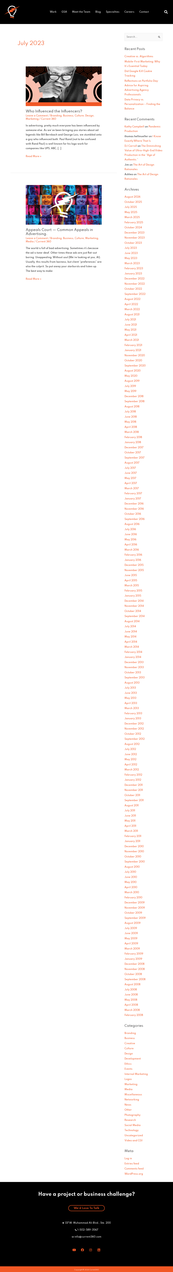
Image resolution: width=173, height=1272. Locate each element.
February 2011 (132, 836)
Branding (56, 116)
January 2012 (132, 780)
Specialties (112, 12)
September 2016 (134, 519)
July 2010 (130, 872)
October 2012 (132, 734)
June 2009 (131, 933)
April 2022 (131, 304)
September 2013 (134, 677)
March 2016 (131, 550)
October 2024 (133, 227)
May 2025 (130, 212)
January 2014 (132, 657)
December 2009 (134, 902)
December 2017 (133, 447)
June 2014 (130, 632)
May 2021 (130, 330)
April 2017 (130, 483)
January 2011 (132, 841)
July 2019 (130, 386)
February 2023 (133, 268)
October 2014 (132, 611)
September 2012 (134, 739)
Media (30, 241)
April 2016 (130, 545)
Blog (98, 12)
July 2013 (130, 688)
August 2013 (131, 683)
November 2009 (134, 908)
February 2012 (133, 775)
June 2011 (130, 816)
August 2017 (131, 463)
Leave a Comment (37, 116)
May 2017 (130, 478)
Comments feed (134, 1169)
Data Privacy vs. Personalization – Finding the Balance (142, 104)
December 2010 (134, 846)
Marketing (32, 119)
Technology (131, 1130)
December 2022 (134, 279)
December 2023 (134, 233)
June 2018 (130, 417)
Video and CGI (133, 1140)
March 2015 (131, 585)
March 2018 (131, 432)
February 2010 (133, 897)
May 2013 (130, 698)
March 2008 (132, 1010)
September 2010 (134, 862)
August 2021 (132, 314)
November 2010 (134, 851)
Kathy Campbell (134, 127)
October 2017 (132, 452)
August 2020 (132, 371)
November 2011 (133, 790)
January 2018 (132, 442)
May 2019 (130, 391)
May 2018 (130, 422)
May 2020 (130, 376)
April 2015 (130, 580)
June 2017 (130, 473)
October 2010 (132, 857)
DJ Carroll (130, 146)
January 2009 (133, 959)
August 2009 (132, 923)
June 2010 (130, 877)
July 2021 (130, 319)
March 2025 (132, 217)
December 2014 (134, 601)
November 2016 (134, 509)
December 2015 (134, 565)
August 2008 (132, 984)
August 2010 (132, 867)
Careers (129, 12)
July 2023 (130, 248)
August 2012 (132, 744)
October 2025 (133, 202)
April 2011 (130, 826)
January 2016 (132, 560)
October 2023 (133, 243)
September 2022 (135, 294)
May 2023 (130, 258)
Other (128, 1110)
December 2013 (133, 662)
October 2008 (133, 974)
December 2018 (133, 396)
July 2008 (130, 990)
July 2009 (130, 928)
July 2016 (130, 529)
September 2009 (135, 918)
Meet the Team (81, 12)
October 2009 (133, 913)
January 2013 (132, 718)
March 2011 (131, 831)
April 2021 (130, 335)
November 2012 (134, 729)
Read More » (33, 156)
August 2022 (132, 299)
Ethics (127, 1064)
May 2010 (130, 882)
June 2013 (130, 693)
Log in (128, 1158)
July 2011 (129, 810)
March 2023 (132, 263)
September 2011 (134, 800)
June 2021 (130, 325)
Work (53, 12)
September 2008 (135, 979)
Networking (131, 1099)
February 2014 (133, 652)
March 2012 (131, 770)
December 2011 (133, 785)
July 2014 (130, 626)
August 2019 (132, 381)
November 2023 (134, 238)
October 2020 (133, 360)
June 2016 (130, 534)
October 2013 (132, 672)
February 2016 (133, 555)
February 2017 (133, 493)
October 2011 (132, 795)
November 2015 (134, 570)
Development (132, 1059)
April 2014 (130, 642)
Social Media (132, 1125)
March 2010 (131, 892)
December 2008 (134, 964)
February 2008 (133, 1015)
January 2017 (132, 499)
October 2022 (133, 289)
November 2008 (134, 969)
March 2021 (131, 340)
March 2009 (132, 949)
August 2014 (132, 621)
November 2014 (134, 606)
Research (130, 1120)
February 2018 (133, 437)
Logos (128, 1079)
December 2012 (134, 724)
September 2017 (134, 458)
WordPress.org (133, 1174)
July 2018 (130, 412)
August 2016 (132, 524)
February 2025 (133, 222)
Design (89, 116)
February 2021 (133, 345)
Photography (132, 1115)
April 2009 (131, 943)
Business (68, 116)
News (127, 1105)
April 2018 (130, 427)
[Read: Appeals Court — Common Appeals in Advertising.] (64, 204)
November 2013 (134, 667)
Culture (79, 116)
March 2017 (131, 488)
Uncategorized (133, 1135)
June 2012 (130, 754)
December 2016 (134, 504)
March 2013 (131, 708)
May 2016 (130, 539)
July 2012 (130, 749)
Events (128, 1069)
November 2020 (134, 355)
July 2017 (130, 468)
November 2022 (134, 284)
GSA (64, 12)
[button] (166, 12)
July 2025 (130, 207)
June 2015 (130, 575)
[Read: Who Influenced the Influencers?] (64, 86)
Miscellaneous (133, 1094)
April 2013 (130, 703)
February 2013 (133, 713)
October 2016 (132, 514)
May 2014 (130, 637)
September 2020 (135, 366)
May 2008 (130, 1000)
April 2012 (130, 764)
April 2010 (130, 887)
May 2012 (130, 759)
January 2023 (133, 274)
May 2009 (130, 938)
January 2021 (132, 350)
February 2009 (133, 954)
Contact (144, 12)
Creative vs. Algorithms (138, 56)
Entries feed (131, 1164)
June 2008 (131, 995)
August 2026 (132, 197)
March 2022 (132, 309)
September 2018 (134, 401)
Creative (129, 1043)
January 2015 (132, 596)
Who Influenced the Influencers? (54, 111)
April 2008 (131, 1005)
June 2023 (131, 253)
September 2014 (134, 616)
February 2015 (133, 591)
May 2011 (130, 821)
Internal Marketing (136, 1074)
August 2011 (131, 805)
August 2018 (131, 406)
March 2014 (131, 647)
